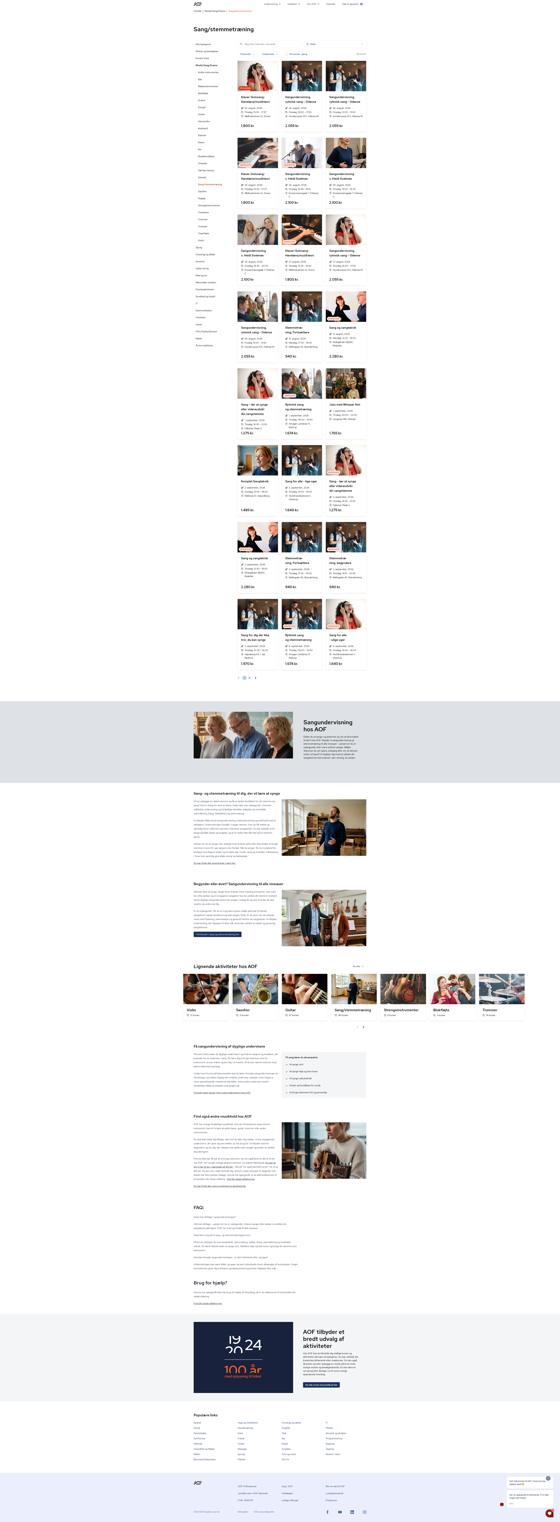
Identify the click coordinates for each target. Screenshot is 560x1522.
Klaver (201, 142)
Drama (201, 100)
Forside (197, 11)
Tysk (284, 1433)
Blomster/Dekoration (205, 1459)
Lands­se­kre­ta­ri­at (334, 1493)
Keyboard (203, 128)
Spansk (197, 1422)
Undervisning (271, 4)
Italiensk (198, 1443)
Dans (240, 1433)
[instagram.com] (364, 1512)
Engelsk (286, 1427)
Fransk (241, 1438)
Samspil (202, 177)
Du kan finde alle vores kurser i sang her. (215, 863)
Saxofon (202, 191)
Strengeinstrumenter (209, 205)
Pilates (329, 1427)
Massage (242, 1448)
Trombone (203, 212)
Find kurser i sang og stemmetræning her (217, 934)
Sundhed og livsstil (205, 296)
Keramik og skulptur (336, 1433)
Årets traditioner (204, 345)
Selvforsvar (199, 1438)
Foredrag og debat (205, 254)
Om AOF (311, 4)
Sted (312, 44)
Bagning (330, 1443)
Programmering (334, 1438)
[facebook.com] (327, 1512)
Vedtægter (287, 1493)
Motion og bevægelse (207, 51)
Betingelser (243, 1511)
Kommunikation (204, 310)
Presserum (331, 1500)
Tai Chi (285, 1459)
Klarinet (202, 135)
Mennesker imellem (206, 282)
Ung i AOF (287, 1486)
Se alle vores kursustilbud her (321, 1384)
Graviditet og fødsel (204, 1448)
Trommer (203, 219)
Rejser (199, 338)
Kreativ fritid (202, 58)
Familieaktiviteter (205, 289)
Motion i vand (333, 1454)
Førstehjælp (200, 1433)
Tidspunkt (245, 54)
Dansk (197, 1427)
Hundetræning (245, 1427)
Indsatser (292, 4)
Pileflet (241, 1459)
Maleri (197, 1454)
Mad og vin (201, 275)
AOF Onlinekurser (247, 1486)
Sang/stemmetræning (210, 184)
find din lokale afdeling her (240, 1179)
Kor (200, 149)
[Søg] (241, 44)
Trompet (202, 226)
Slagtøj (201, 198)
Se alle (356, 966)
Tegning (330, 1448)
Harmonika (203, 121)
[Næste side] (254, 678)
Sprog (199, 247)
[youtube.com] (340, 1512)
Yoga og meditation (248, 1422)
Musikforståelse (206, 156)
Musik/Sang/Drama (215, 11)
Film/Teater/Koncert (206, 331)
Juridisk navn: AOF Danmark (253, 1493)
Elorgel (201, 107)
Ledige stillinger (290, 1500)
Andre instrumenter (208, 72)
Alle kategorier (203, 44)
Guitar (201, 114)
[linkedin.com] (352, 1512)
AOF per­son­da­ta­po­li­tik (264, 1511)
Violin (201, 240)
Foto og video (289, 1454)
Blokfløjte (203, 93)
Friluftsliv (200, 317)
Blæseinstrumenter (208, 86)
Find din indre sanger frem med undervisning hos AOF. (222, 1092)
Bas (200, 79)
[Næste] (363, 1027)
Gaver (199, 324)
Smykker (286, 1448)
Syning (241, 1454)
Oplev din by (202, 268)
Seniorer (200, 261)
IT (197, 303)
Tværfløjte (203, 233)
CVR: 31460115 (245, 1500)
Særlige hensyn (206, 170)
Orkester (202, 163)
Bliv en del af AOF (335, 1486)
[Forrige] (357, 1027)
